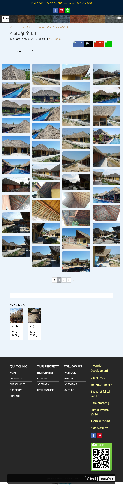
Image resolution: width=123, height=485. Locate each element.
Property (16, 390)
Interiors (43, 384)
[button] (112, 19)
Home (13, 372)
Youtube (69, 390)
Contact (15, 396)
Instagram (70, 384)
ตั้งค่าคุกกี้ (91, 478)
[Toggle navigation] (119, 19)
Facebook (70, 372)
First (49, 280)
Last (74, 280)
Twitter (69, 378)
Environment (45, 372)
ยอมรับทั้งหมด (107, 478)
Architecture (45, 390)
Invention (16, 378)
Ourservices (17, 384)
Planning (42, 378)
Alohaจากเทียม (55, 39)
